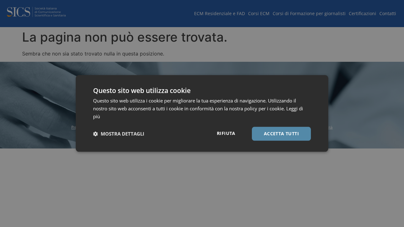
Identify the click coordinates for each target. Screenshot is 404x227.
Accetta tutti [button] (281, 134)
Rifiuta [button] (226, 133)
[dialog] (202, 113)
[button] (118, 133)
